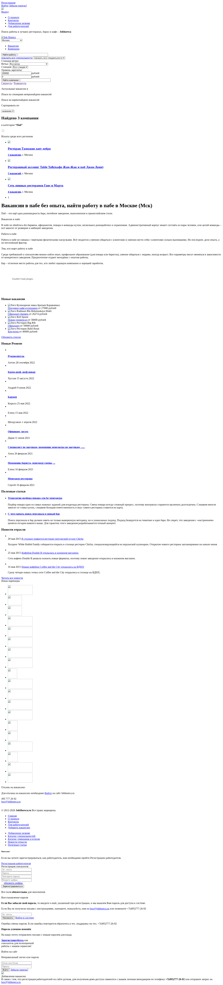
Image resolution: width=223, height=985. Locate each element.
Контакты (13, 20)
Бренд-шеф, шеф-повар (21, 372)
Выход (5, 11)
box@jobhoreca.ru (11, 801)
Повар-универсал (18, 319)
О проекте (13, 17)
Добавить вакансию (19, 827)
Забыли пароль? (18, 5)
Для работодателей (18, 26)
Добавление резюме (19, 23)
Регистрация (8, 2)
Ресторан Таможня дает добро (29, 148)
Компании (13, 48)
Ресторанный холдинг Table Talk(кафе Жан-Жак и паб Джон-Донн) (55, 167)
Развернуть (20, 83)
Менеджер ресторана (20, 478)
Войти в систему (24, 917)
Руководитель (16, 356)
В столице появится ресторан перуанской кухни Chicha (52, 538)
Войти (4, 5)
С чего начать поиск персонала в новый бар (34, 513)
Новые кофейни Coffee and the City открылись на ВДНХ (53, 566)
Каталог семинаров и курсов (24, 839)
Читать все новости (12, 578)
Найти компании (10, 80)
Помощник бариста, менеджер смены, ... (31, 463)
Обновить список (11, 337)
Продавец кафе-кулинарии (23, 308)
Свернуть (6, 83)
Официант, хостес (18, 431)
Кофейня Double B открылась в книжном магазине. (50, 552)
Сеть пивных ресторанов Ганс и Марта (35, 185)
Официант (14, 325)
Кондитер (13, 331)
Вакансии (13, 46)
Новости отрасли (17, 842)
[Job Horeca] (8, 37)
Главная (12, 815)
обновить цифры (13, 883)
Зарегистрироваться (13, 886)
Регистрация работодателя (16, 863)
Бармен (12, 397)
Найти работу (9, 54)
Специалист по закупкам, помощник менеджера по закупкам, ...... (46, 447)
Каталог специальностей (21, 836)
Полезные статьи (17, 844)
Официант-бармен (18, 314)
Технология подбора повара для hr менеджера (35, 498)
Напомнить (8, 918)
